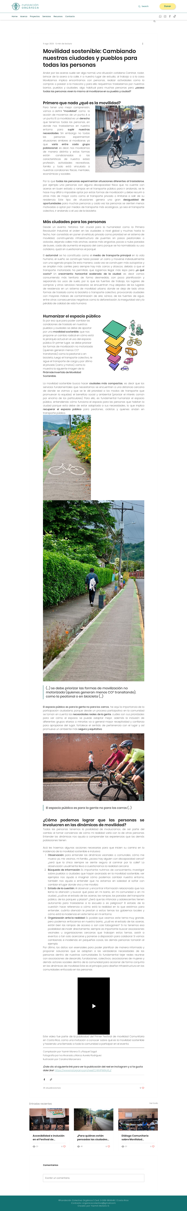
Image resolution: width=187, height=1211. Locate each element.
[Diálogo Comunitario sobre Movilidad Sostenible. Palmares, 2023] (138, 1119)
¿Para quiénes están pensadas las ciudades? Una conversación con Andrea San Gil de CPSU (93, 1137)
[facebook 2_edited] (170, 16)
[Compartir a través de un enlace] (51, 1079)
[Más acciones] (142, 43)
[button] (58, 16)
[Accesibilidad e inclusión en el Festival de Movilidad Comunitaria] (49, 1119)
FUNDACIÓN (30, 5)
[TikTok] (174, 16)
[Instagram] (165, 16)
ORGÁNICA (30, 7)
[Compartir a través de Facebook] (44, 1079)
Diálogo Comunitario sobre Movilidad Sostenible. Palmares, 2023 (135, 1137)
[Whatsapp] (160, 16)
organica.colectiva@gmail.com (99, 1203)
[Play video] (93, 1005)
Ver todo (153, 1103)
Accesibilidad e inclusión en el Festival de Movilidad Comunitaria (48, 1137)
